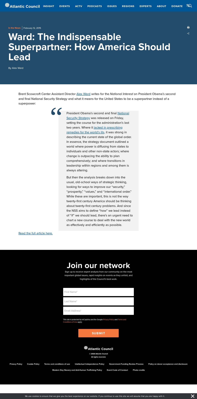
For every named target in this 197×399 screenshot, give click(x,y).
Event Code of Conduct (117, 370)
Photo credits (139, 370)
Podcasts (94, 6)
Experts (146, 6)
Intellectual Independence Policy (89, 364)
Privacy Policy (108, 320)
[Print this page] (188, 27)
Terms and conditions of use (57, 364)
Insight (48, 6)
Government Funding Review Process (126, 364)
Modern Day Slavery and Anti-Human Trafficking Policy (77, 370)
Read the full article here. (35, 233)
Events (64, 6)
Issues (112, 6)
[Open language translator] (188, 5)
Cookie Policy (33, 364)
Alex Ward (83, 94)
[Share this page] (188, 33)
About (161, 6)
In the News (14, 28)
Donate (177, 6)
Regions (128, 6)
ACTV (78, 6)
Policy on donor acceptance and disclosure (167, 364)
